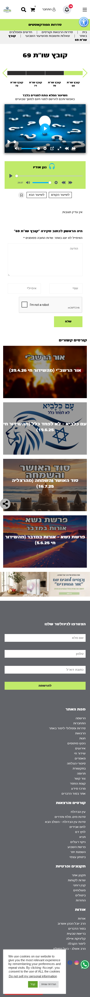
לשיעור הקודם (60, 195)
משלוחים (79, 890)
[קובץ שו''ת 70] (54, 73)
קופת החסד (78, 783)
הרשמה (81, 718)
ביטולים (80, 895)
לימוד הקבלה (77, 944)
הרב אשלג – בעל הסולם (69, 949)
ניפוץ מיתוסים (76, 743)
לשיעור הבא (36, 195)
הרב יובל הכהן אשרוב (72, 923)
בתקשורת (79, 768)
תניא (82, 837)
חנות (82, 738)
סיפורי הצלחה (76, 763)
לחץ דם (80, 832)
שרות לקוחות (77, 880)
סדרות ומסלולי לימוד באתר (67, 728)
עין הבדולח (78, 812)
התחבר (46, 9)
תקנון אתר (79, 875)
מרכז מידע (78, 788)
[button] (85, 73)
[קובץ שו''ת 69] (73, 73)
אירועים (80, 748)
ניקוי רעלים (78, 842)
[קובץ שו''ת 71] (35, 73)
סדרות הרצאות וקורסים (57, 32)
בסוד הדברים (77, 928)
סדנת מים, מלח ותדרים (70, 817)
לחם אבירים (77, 827)
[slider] (45, 142)
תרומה (81, 773)
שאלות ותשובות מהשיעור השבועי (47, 36)
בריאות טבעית (76, 933)
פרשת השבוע (77, 847)
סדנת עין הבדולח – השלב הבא (65, 822)
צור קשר (80, 778)
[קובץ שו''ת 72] (16, 73)
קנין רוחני (79, 885)
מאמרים (80, 758)
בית (84, 32)
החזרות (81, 900)
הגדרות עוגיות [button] (48, 984)
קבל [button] (33, 984)
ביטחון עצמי (77, 857)
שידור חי (80, 753)
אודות (82, 918)
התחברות (79, 723)
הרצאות (80, 733)
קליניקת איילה (76, 938)
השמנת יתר (78, 852)
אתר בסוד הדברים (74, 793)
